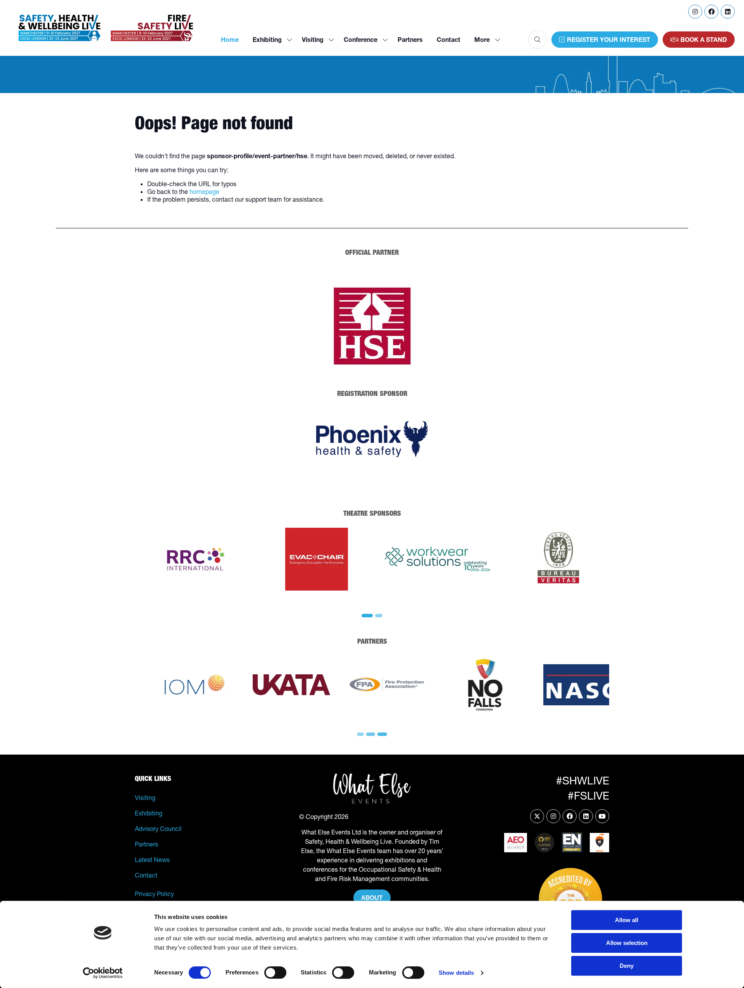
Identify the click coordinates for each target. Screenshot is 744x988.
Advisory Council (158, 829)
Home (230, 39)
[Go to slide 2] (378, 615)
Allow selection (627, 943)
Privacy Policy (154, 894)
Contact (448, 39)
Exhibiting (267, 39)
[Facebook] (711, 12)
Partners (410, 39)
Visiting (313, 39)
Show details (456, 972)
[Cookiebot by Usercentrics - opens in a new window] (103, 973)
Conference (360, 39)
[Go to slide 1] (367, 615)
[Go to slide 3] (381, 734)
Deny (627, 965)
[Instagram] (695, 12)
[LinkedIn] (728, 12)
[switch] (275, 972)
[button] (485, 39)
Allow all (626, 920)
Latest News (152, 860)
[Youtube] (602, 816)
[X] (537, 816)
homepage (204, 191)
